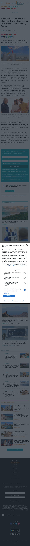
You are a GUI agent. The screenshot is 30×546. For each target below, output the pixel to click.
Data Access (15, 300)
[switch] (25, 273)
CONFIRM (9, 295)
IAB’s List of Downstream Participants (16, 265)
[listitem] (15, 270)
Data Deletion (7, 300)
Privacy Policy (23, 300)
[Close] (27, 245)
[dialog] (15, 273)
